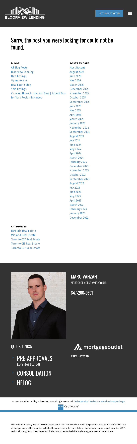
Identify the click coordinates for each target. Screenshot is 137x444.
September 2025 (80, 102)
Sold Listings (19, 89)
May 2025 (75, 110)
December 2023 (79, 166)
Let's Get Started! (109, 13)
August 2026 (77, 72)
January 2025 (77, 123)
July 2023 (75, 187)
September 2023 (80, 179)
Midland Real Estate (23, 235)
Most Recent (77, 67)
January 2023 (77, 213)
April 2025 (75, 114)
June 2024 (75, 144)
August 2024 (77, 136)
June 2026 (75, 76)
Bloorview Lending (22, 72)
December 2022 (79, 217)
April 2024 (76, 153)
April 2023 (75, 200)
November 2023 (79, 170)
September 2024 (80, 131)
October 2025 (78, 97)
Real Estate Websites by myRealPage (107, 401)
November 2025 (79, 93)
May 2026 (75, 80)
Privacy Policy (81, 401)
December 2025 (79, 89)
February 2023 (78, 209)
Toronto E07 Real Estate (25, 248)
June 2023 (75, 191)
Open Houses (19, 80)
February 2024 (78, 161)
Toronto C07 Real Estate (25, 239)
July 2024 (75, 140)
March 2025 (77, 119)
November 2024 (79, 127)
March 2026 (77, 84)
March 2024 (77, 157)
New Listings (19, 76)
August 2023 (77, 183)
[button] (109, 13)
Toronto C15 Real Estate (25, 243)
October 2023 (78, 174)
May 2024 (75, 149)
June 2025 (75, 106)
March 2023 (77, 204)
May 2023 (75, 196)
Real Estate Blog (21, 84)
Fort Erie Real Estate (23, 230)
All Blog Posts (19, 67)
